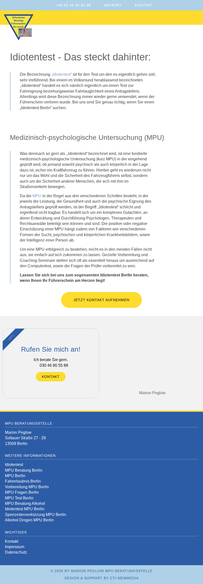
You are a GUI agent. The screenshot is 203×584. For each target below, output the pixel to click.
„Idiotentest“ (61, 74)
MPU (36, 196)
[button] (198, 19)
